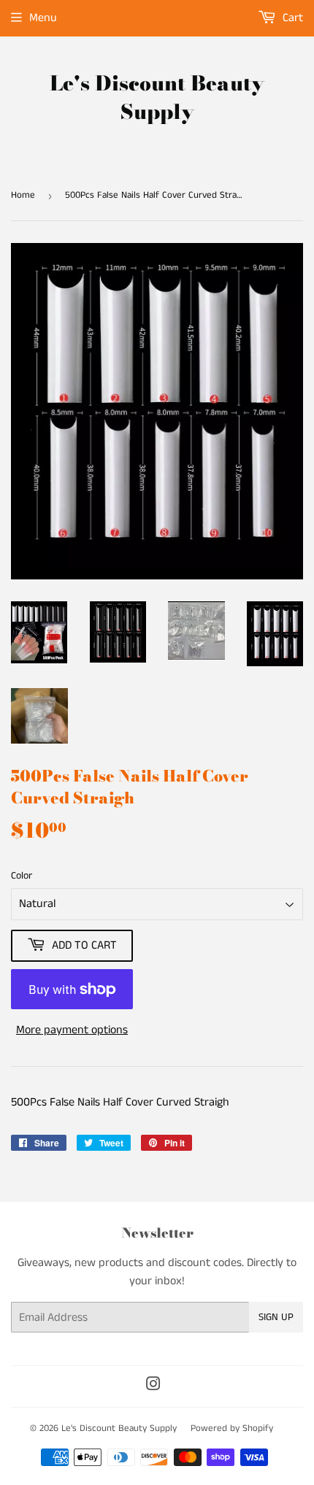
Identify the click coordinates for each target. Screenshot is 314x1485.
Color (21, 875)
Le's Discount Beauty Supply (157, 97)
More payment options (72, 1030)
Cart (291, 17)
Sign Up (276, 1317)
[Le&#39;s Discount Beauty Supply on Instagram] (153, 1386)
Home (23, 195)
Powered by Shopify (232, 1428)
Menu (43, 17)
